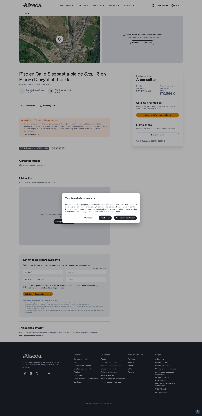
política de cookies (114, 211)
